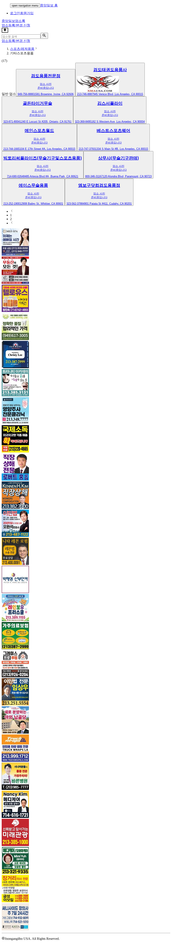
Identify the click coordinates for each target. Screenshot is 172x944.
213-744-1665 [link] (11, 148)
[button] (45, 82)
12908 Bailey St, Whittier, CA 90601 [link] (41, 203)
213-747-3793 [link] (87, 148)
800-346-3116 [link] (93, 176)
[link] (46, 76)
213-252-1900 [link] (11, 203)
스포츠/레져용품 (22, 49)
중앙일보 (13, 21)
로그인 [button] (15, 13)
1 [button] (11, 215)
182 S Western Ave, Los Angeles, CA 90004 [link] (118, 121)
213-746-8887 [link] (85, 94)
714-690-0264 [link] (15, 176)
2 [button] (11, 219)
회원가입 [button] (27, 13)
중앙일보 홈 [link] (49, 5)
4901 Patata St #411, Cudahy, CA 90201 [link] (107, 203)
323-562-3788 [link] (74, 203)
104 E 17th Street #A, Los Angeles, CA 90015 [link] (47, 148)
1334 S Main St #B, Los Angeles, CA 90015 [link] (121, 148)
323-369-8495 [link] (83, 121)
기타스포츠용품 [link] (22, 53)
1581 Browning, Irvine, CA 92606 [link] (54, 94)
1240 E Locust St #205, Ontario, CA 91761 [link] (46, 121)
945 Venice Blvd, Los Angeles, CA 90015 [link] (118, 94)
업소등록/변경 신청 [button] (16, 25)
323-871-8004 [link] (11, 121)
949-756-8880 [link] (26, 94)
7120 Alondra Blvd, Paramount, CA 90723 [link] (126, 176)
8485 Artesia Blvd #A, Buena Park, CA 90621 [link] (50, 176)
